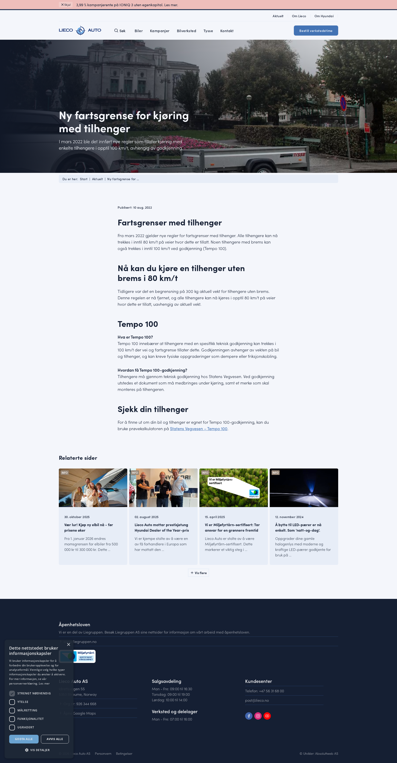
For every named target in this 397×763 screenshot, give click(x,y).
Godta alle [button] (24, 739)
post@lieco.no (257, 700)
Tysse (208, 30)
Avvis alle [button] (55, 739)
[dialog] (39, 699)
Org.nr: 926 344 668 (79, 703)
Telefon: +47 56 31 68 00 (264, 690)
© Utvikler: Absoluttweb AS (319, 753)
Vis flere (201, 572)
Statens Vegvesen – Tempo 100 (198, 428)
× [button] (68, 644)
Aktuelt (97, 179)
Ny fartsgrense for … (123, 179)
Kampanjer (160, 30)
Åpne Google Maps (79, 712)
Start (84, 179)
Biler (139, 30)
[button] (39, 750)
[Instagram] (258, 716)
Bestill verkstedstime (316, 30)
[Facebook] (248, 716)
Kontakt (227, 30)
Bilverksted (186, 30)
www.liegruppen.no (79, 641)
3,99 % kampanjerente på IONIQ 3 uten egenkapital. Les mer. (127, 4)
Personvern (103, 753)
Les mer (44, 683)
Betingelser (124, 753)
